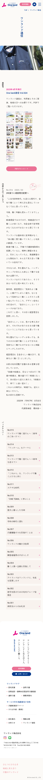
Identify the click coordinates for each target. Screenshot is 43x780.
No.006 (18, 542)
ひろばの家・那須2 (15, 709)
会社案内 (11, 719)
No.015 (22, 433)
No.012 (22, 473)
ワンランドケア (13, 684)
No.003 (22, 577)
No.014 (19, 446)
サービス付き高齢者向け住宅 (18, 702)
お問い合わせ (34, 4)
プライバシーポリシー (10, 748)
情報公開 (26, 719)
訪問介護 (26, 687)
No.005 (18, 553)
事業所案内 (27, 696)
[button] (39, 4)
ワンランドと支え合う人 (23, 651)
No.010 (19, 497)
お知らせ (11, 723)
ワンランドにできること (28, 651)
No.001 (16, 604)
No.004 (19, 565)
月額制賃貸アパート (16, 706)
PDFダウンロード (21, 169)
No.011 (13, 486)
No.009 (16, 508)
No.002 (22, 591)
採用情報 (25, 4)
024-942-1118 (11, 745)
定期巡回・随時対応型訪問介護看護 (22, 692)
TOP (25, 10)
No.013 (22, 459)
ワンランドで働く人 (19, 649)
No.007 (20, 531)
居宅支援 (11, 687)
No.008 (15, 520)
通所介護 (11, 696)
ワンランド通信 (29, 723)
